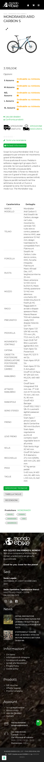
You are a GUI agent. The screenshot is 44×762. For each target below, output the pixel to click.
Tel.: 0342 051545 (18, 732)
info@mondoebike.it (19, 725)
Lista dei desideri (13, 117)
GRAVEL (10, 514)
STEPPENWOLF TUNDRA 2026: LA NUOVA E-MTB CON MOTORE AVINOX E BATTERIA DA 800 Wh (27, 636)
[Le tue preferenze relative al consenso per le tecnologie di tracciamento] (4, 758)
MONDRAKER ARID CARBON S (18, 14)
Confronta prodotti (14, 119)
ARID (23, 519)
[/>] (8, 621)
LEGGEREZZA (12, 523)
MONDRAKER (24, 510)
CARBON (22, 514)
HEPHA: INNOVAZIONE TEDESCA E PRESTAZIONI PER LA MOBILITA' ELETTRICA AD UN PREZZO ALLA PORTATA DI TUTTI (27, 622)
